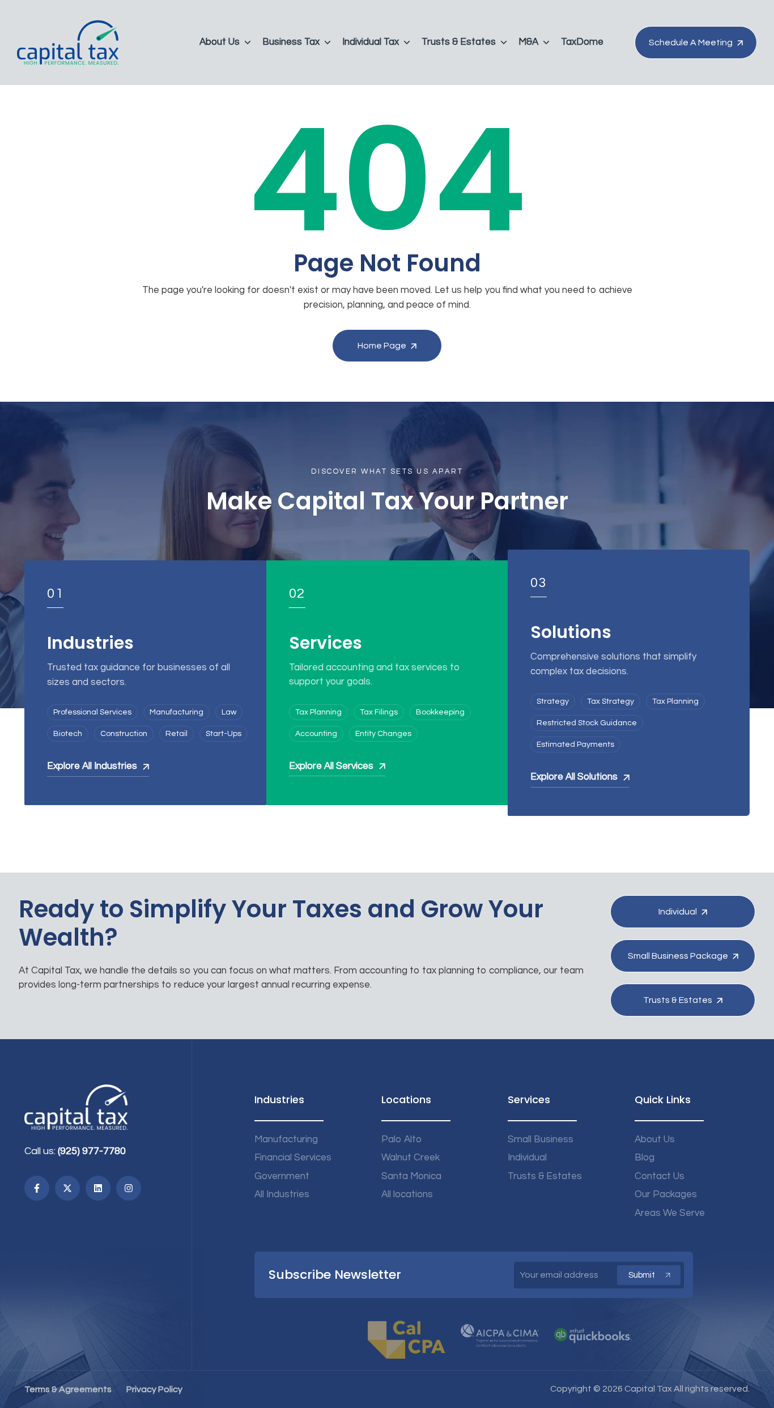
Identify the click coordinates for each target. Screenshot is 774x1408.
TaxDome (582, 42)
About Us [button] (219, 42)
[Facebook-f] (36, 1188)
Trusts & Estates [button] (459, 42)
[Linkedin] (98, 1188)
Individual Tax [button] (370, 42)
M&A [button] (528, 42)
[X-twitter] (67, 1188)
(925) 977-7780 (92, 1151)
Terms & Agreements (68, 1389)
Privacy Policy (154, 1389)
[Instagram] (128, 1188)
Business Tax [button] (291, 42)
